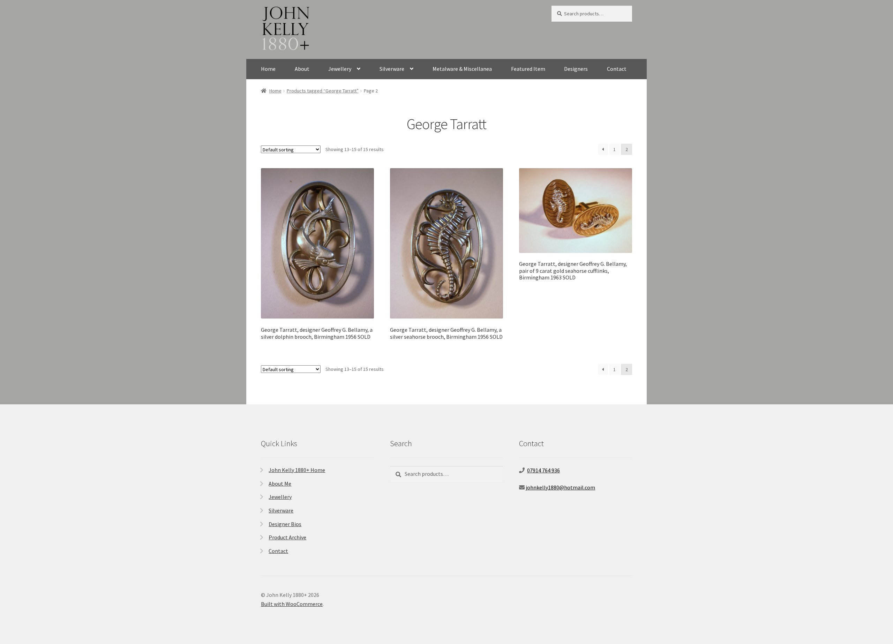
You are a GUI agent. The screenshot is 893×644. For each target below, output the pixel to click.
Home (268, 68)
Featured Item (528, 68)
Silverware (392, 68)
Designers (576, 68)
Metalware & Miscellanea (462, 68)
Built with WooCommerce (292, 603)
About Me (280, 483)
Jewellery (339, 68)
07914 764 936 (543, 470)
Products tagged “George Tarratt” (323, 91)
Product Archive (287, 537)
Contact (616, 68)
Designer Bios (285, 524)
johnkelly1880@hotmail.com (560, 487)
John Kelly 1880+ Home (297, 469)
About (302, 68)
